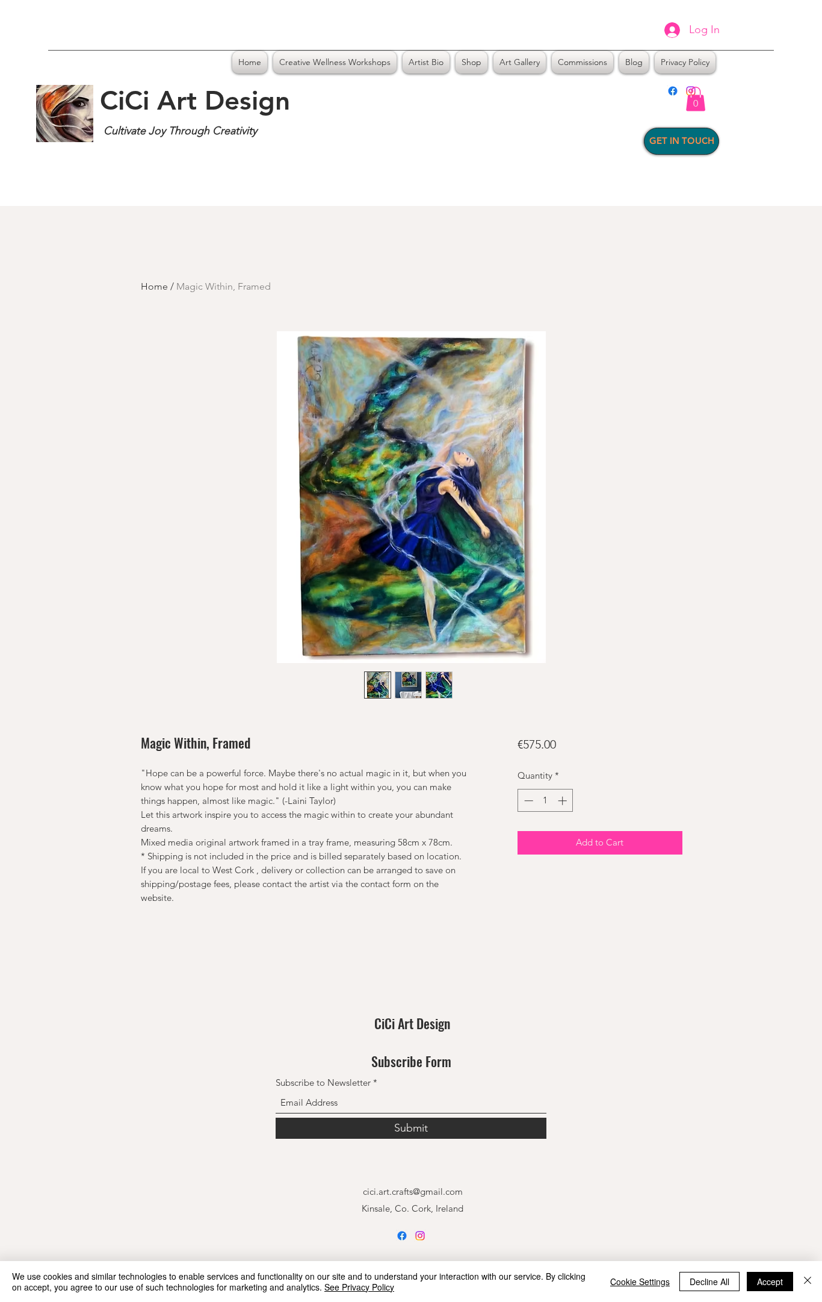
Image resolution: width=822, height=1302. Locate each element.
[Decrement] (527, 801)
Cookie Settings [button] (640, 1282)
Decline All (709, 1282)
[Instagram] (420, 1236)
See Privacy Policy (359, 1287)
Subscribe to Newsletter (323, 1082)
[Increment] (563, 801)
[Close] (807, 1281)
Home (154, 286)
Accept (770, 1282)
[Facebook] (673, 91)
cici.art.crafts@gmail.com (413, 1191)
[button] (695, 99)
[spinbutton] (545, 801)
